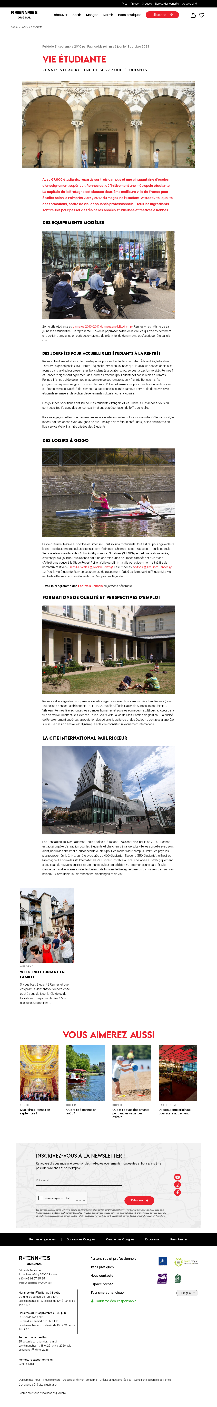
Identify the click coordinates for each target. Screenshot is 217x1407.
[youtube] (177, 1177)
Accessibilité (189, 3)
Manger (92, 15)
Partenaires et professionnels (113, 1258)
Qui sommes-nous (30, 1379)
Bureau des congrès (167, 3)
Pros (124, 3)
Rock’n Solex (101, 567)
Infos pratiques (129, 15)
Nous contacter (103, 1275)
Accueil (14, 27)
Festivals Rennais (90, 586)
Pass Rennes (179, 1239)
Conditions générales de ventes (152, 1379)
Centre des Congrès (120, 1239)
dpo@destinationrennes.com (48, 1216)
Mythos (138, 567)
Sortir (77, 15)
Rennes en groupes (42, 1239)
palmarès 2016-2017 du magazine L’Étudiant (101, 326)
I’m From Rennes (158, 567)
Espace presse (102, 1284)
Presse (135, 3)
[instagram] (177, 1184)
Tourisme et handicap (107, 1292)
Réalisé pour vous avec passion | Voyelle (42, 1393)
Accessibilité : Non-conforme (80, 1379)
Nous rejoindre (51, 1379)
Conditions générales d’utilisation (38, 1384)
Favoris (201, 15)
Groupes (147, 3)
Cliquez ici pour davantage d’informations (147, 1216)
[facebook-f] (177, 1192)
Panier (193, 15)
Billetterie (159, 15)
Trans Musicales (78, 567)
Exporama (152, 1239)
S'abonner (136, 1200)
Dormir (108, 15)
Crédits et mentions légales (115, 1379)
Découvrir (60, 15)
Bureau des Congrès (81, 1239)
